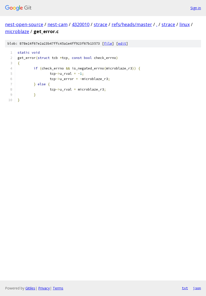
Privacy (44, 288)
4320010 (80, 24)
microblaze (17, 31)
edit (122, 43)
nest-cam (57, 24)
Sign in (195, 8)
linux (184, 24)
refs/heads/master (132, 24)
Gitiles (30, 288)
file (108, 43)
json (197, 288)
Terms (58, 288)
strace (100, 24)
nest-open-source (24, 24)
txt (185, 288)
